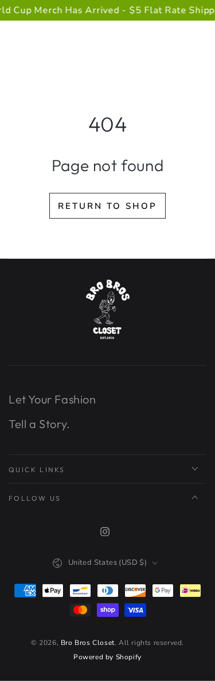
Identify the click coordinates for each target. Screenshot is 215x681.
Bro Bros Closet (88, 642)
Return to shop (107, 206)
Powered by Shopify (107, 657)
